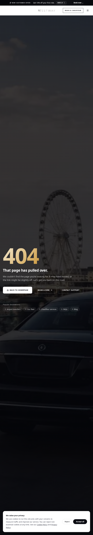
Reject (67, 521)
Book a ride (44, 290)
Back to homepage (19, 290)
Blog (76, 309)
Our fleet (30, 309)
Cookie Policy (42, 524)
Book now (78, 3)
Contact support (70, 290)
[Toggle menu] (87, 10)
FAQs (65, 309)
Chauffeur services (48, 309)
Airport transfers (13, 309)
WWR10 (60, 3)
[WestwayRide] (46, 10)
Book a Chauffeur (73, 10)
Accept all (80, 521)
